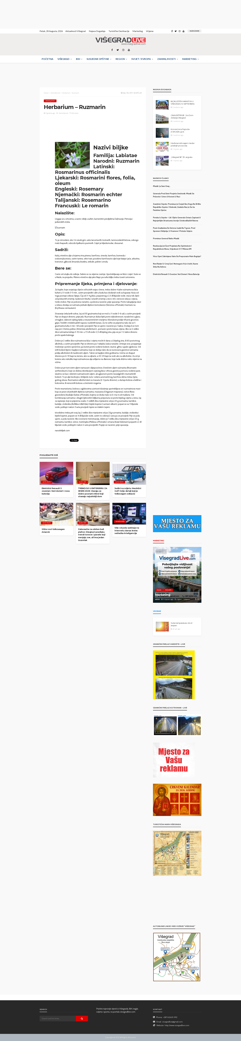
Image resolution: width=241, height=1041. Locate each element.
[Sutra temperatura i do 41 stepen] (162, 626)
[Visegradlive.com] (120, 40)
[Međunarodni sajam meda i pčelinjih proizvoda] (162, 147)
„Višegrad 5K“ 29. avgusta (181, 157)
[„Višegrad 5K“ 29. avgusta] (162, 161)
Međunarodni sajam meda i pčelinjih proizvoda (183, 144)
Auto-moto (47, 482)
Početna (47, 58)
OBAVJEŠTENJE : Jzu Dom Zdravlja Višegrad (182, 116)
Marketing (137, 31)
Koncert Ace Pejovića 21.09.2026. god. (180, 130)
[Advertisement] (25, 14)
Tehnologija (119, 521)
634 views (74, 113)
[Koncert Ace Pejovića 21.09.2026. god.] (162, 133)
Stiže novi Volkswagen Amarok (53, 530)
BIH (78, 58)
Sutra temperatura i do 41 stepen (181, 624)
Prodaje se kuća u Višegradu (175, 594)
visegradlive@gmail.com (172, 1021)
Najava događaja (97, 31)
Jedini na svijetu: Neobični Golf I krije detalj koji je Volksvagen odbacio (128, 491)
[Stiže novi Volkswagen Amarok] (56, 514)
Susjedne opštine (98, 58)
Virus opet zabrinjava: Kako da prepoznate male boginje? (177, 256)
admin (157, 599)
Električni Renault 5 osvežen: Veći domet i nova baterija (56, 491)
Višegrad (63, 58)
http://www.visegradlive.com (177, 1025)
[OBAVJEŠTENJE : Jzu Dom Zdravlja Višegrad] (162, 119)
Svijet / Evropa (141, 58)
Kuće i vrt (82, 482)
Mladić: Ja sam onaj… (161, 186)
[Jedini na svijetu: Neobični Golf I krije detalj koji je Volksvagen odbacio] (129, 473)
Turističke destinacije (119, 31)
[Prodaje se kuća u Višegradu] (177, 575)
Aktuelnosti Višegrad (75, 31)
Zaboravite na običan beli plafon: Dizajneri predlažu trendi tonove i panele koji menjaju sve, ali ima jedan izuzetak (91, 534)
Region (120, 58)
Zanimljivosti (166, 58)
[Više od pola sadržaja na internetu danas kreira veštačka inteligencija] (129, 513)
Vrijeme (149, 31)
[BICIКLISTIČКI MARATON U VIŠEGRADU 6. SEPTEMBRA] (162, 105)
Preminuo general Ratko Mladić (166, 238)
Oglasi (159, 590)
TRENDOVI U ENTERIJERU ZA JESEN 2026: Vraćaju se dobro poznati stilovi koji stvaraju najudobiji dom (92, 492)
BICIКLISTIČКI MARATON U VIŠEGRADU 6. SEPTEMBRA (182, 102)
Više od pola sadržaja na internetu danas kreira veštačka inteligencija (127, 531)
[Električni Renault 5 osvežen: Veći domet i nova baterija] (56, 473)
